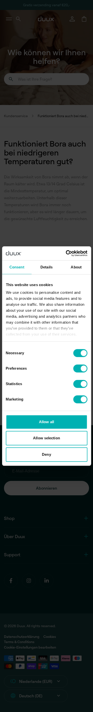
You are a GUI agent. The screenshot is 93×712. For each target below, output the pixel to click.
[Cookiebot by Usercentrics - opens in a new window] (66, 253)
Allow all (46, 422)
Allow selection (46, 438)
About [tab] (76, 267)
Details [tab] (46, 267)
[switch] (80, 368)
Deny (46, 454)
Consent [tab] (16, 267)
